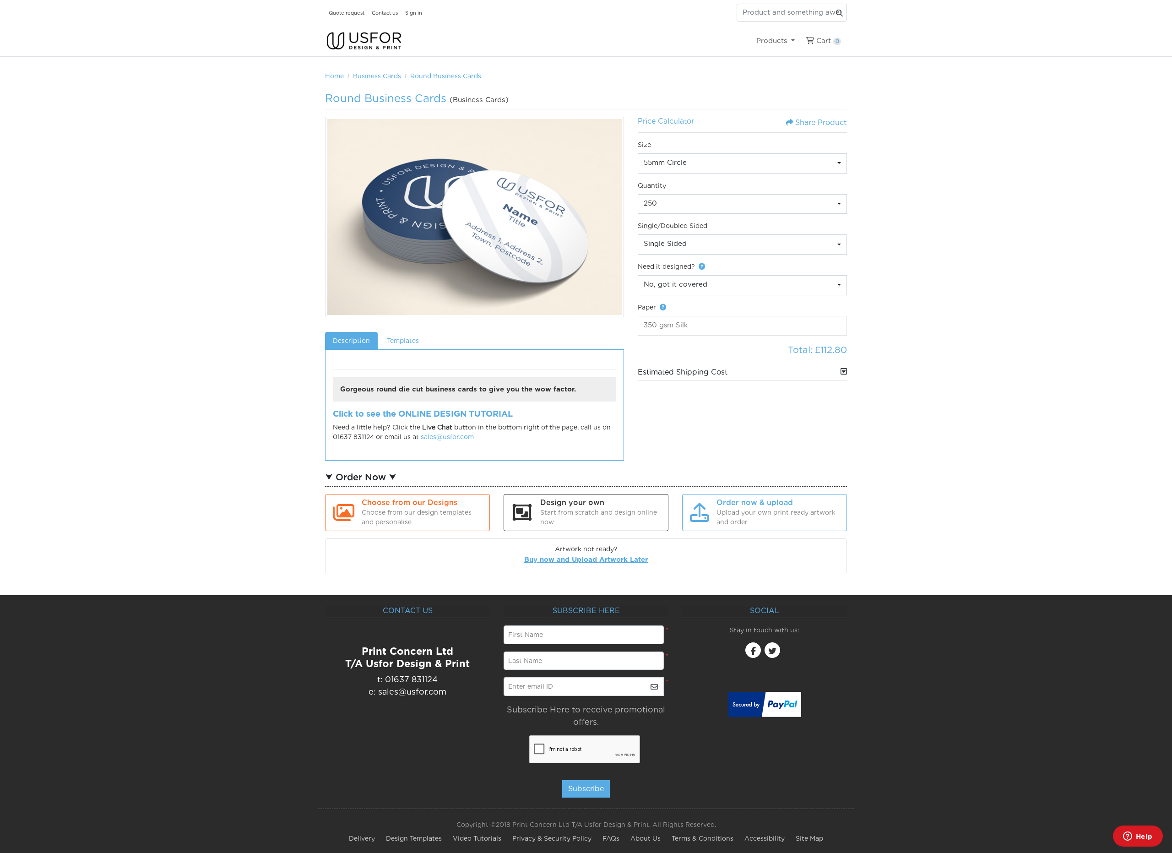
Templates (403, 340)
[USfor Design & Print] (364, 41)
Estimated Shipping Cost (682, 372)
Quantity (652, 185)
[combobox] (742, 163)
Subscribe (586, 788)
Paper (647, 307)
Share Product (820, 122)
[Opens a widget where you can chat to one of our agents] (1137, 837)
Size (644, 144)
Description (351, 340)
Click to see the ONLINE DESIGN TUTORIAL (423, 413)
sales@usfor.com (447, 436)
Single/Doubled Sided (672, 225)
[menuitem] (775, 41)
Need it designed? (666, 266)
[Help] (700, 266)
